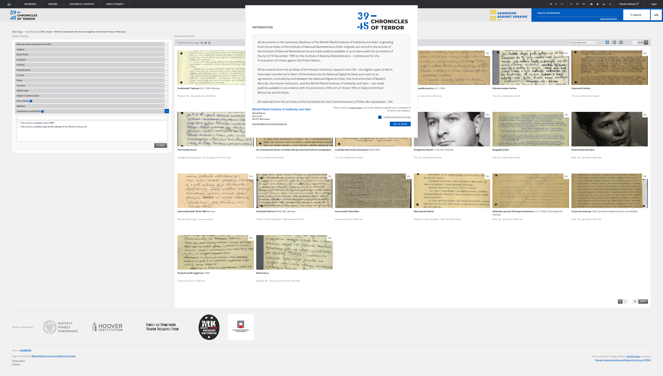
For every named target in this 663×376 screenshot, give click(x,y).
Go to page (400, 124)
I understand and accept (396, 117)
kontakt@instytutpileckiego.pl (269, 123)
